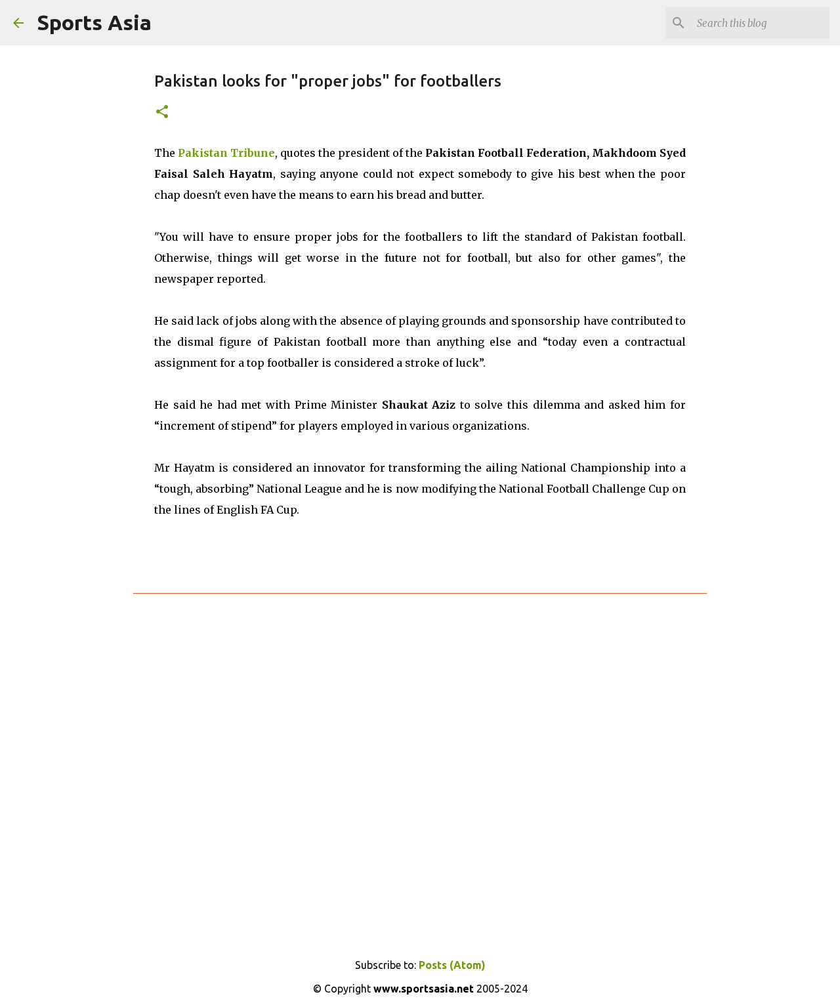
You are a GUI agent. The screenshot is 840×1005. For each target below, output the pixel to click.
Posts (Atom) (452, 965)
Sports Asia (94, 22)
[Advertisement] (420, 763)
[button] (162, 112)
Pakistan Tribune (226, 152)
